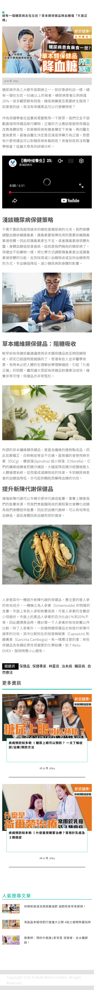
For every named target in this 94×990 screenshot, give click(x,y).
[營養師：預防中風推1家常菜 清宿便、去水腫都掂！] (11, 939)
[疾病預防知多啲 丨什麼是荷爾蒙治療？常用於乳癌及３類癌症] (47, 807)
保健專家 (39, 666)
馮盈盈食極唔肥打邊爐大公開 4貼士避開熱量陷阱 (57, 922)
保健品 (24, 666)
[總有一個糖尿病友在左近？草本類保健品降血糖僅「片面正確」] (47, 49)
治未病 (67, 666)
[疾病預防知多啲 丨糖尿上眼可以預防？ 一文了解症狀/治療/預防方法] (47, 717)
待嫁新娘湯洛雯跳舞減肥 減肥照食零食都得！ (55, 906)
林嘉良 (54, 666)
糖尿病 (80, 666)
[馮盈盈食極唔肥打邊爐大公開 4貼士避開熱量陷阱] (11, 923)
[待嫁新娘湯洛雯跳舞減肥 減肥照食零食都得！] (11, 908)
